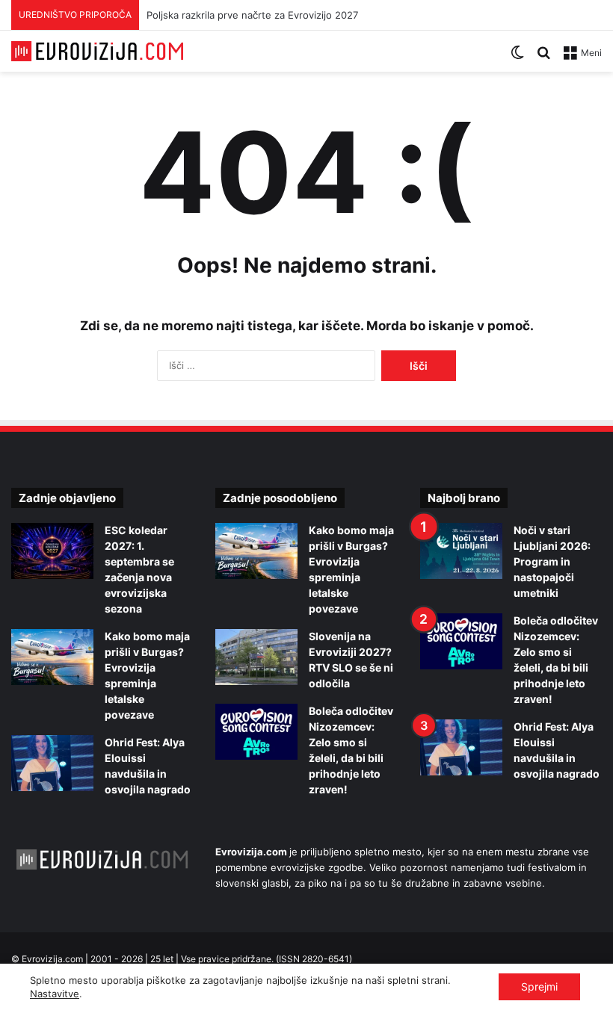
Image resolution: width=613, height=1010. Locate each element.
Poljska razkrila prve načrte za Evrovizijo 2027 (252, 15)
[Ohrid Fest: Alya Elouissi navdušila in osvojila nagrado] (52, 763)
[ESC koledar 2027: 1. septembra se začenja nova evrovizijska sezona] (52, 551)
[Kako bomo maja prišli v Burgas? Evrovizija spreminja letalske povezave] (52, 657)
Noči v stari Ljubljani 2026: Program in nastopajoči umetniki (552, 561)
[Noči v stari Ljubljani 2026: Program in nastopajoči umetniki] (461, 551)
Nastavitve (54, 994)
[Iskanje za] (543, 58)
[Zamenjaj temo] (517, 58)
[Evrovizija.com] (97, 51)
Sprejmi (539, 986)
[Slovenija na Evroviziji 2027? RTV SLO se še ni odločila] (256, 657)
